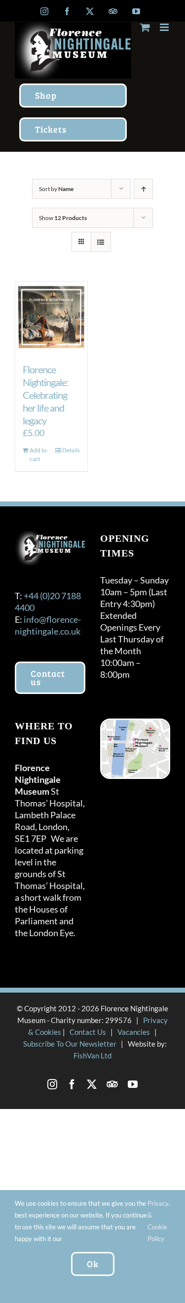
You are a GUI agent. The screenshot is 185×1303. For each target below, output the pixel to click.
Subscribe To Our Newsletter (69, 1043)
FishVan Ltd (92, 1055)
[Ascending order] (143, 189)
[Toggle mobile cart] (145, 27)
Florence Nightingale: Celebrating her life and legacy (45, 394)
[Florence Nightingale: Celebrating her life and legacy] (51, 318)
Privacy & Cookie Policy (158, 1221)
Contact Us (88, 1031)
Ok (93, 1264)
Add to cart (38, 454)
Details (71, 450)
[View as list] (101, 241)
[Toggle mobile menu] (165, 27)
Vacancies (133, 1031)
